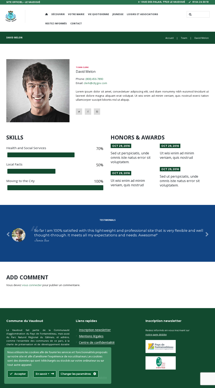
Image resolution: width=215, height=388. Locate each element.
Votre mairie (76, 14)
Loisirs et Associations (142, 14)
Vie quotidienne (98, 14)
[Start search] (190, 14)
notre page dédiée (156, 334)
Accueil (169, 37)
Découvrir (58, 14)
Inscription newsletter (95, 330)
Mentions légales (91, 336)
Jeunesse (117, 14)
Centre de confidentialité (97, 342)
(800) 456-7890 (94, 79)
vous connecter (32, 285)
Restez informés (56, 23)
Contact (76, 23)
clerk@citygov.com (95, 83)
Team (184, 37)
